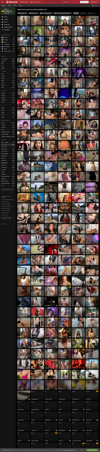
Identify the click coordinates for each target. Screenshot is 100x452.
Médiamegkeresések (5, 204)
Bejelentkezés (94, 2)
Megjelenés (22, 13)
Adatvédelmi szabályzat (6, 206)
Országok (34, 13)
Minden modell (4, 215)
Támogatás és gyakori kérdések (6, 197)
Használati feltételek (5, 208)
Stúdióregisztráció (5, 212)
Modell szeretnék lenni (6, 210)
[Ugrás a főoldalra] (12, 2)
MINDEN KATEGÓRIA (8, 189)
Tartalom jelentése (5, 201)
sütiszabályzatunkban (68, 450)
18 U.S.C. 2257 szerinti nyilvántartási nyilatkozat (6, 218)
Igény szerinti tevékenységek (62, 13)
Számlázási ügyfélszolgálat (7, 199)
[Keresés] (60, 2)
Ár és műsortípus (46, 13)
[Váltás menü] (2, 2)
